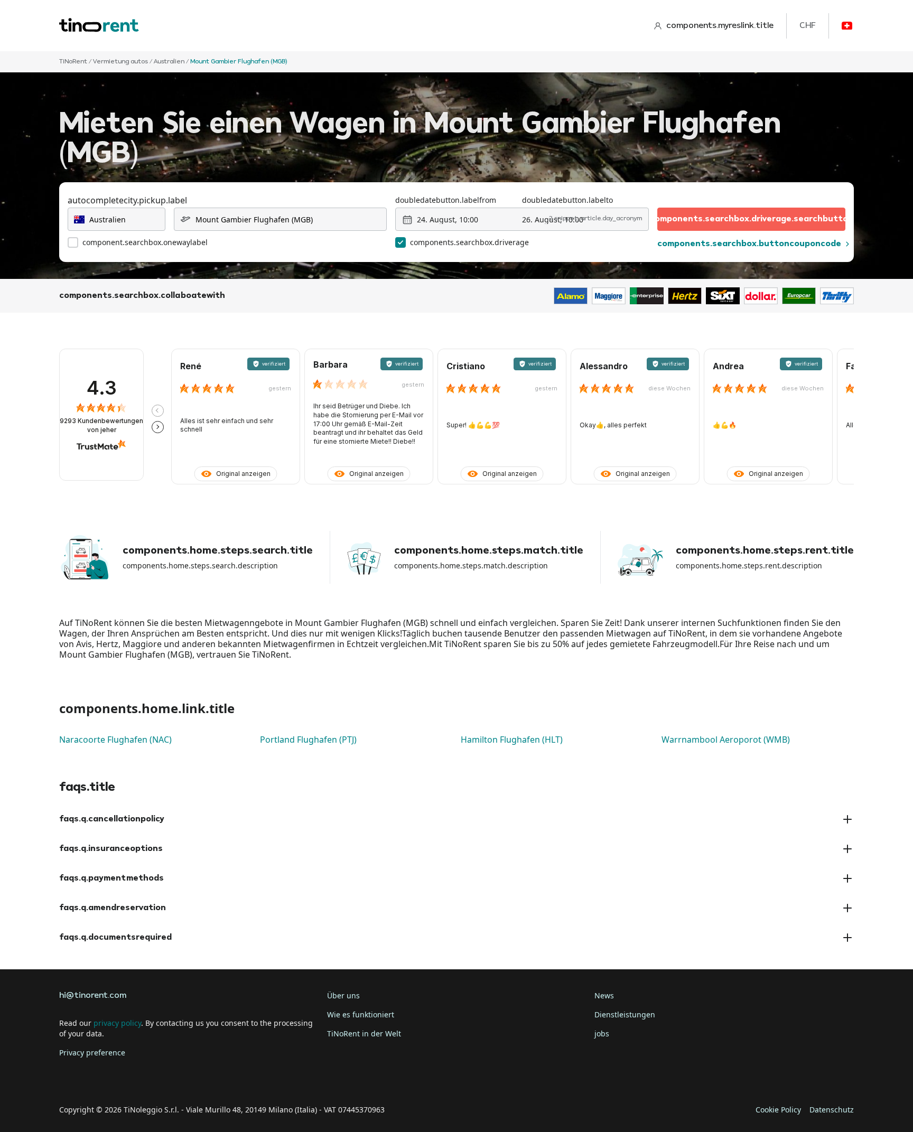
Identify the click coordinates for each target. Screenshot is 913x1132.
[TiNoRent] (99, 26)
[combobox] (116, 219)
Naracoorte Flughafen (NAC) (115, 739)
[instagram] (128, 1077)
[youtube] (158, 1077)
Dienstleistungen (624, 1014)
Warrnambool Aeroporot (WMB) (726, 739)
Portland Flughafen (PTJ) (308, 739)
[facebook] (69, 1077)
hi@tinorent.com (92, 995)
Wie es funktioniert (360, 1014)
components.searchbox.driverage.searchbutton (751, 219)
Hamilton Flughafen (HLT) (512, 739)
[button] (158, 411)
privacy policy (117, 1023)
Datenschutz (831, 1110)
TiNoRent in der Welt (364, 1033)
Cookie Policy (778, 1110)
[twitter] (99, 1077)
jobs (601, 1033)
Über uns (343, 995)
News (604, 995)
